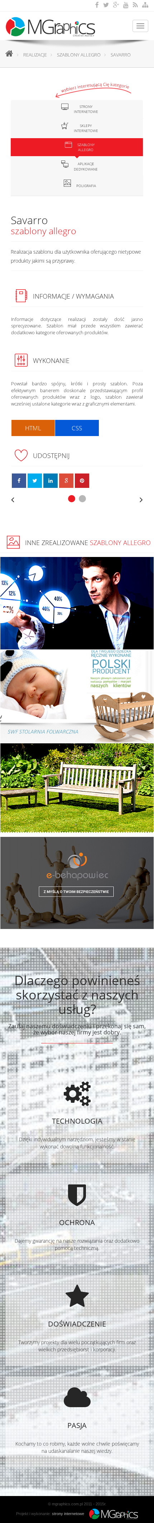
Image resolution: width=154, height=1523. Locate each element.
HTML (33, 428)
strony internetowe (68, 1513)
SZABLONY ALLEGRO (79, 54)
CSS (77, 428)
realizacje (35, 54)
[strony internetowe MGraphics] (111, 1513)
